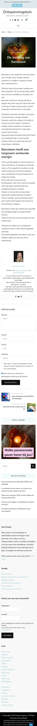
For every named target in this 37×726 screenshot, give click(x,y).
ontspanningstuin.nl (22, 270)
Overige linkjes (7, 705)
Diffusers (4, 702)
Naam (4, 335)
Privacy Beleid (6, 586)
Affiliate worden (7, 580)
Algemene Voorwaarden (10, 583)
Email (3, 344)
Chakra (4, 663)
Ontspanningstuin (17, 11)
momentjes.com (18, 273)
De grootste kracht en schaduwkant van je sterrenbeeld (16, 510)
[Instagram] (21, 297)
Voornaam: (5, 606)
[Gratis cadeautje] (18, 442)
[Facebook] (16, 297)
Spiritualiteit (6, 660)
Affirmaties (5, 672)
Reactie (4, 315)
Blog (13, 52)
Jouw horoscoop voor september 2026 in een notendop (16, 483)
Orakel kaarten (7, 657)
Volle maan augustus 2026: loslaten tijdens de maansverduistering (17, 496)
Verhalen (4, 699)
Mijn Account (6, 574)
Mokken (4, 693)
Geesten (4, 654)
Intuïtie (4, 675)
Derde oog (5, 678)
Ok (31, 724)
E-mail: (4, 614)
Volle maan (5, 651)
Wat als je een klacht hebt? (11, 589)
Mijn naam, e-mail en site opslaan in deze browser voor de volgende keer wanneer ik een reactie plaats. (18, 366)
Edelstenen (21, 52)
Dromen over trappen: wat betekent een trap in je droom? (17, 503)
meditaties (5, 690)
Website (4, 354)
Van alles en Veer (8, 696)
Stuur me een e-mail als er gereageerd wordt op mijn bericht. (14, 375)
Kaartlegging (6, 681)
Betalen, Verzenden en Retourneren (15, 577)
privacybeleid (5, 630)
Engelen (4, 666)
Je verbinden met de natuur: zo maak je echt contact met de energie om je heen (16, 489)
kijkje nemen (17, 5)
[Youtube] (18, 297)
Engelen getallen (8, 669)
